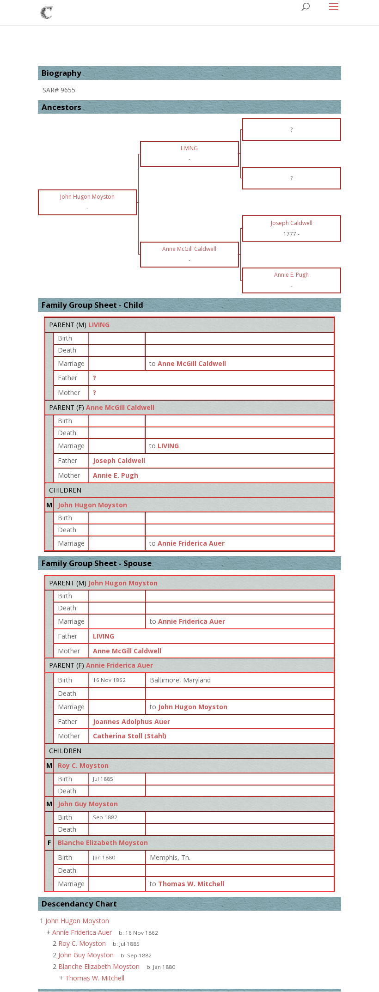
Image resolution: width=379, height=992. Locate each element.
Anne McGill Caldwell (120, 407)
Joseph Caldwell (119, 460)
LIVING (99, 324)
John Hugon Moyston (92, 504)
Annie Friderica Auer (119, 665)
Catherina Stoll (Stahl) (129, 735)
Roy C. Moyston (83, 765)
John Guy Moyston (88, 803)
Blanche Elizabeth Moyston (103, 842)
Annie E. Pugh (115, 475)
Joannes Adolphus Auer (131, 721)
